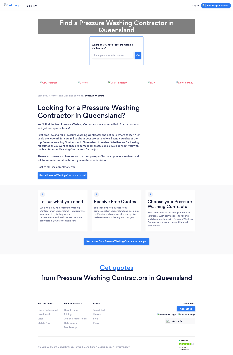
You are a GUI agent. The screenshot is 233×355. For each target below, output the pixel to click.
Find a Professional (48, 310)
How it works (45, 314)
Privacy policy (122, 347)
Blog (95, 318)
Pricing (68, 314)
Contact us (186, 308)
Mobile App (44, 323)
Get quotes (116, 267)
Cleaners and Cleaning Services (66, 95)
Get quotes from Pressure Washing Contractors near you (116, 241)
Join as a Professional (75, 318)
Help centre (70, 323)
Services (42, 95)
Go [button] (138, 55)
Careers (97, 314)
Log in (195, 5)
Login (41, 318)
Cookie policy (105, 347)
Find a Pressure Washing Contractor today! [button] (62, 175)
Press (96, 323)
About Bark (99, 310)
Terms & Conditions (84, 347)
